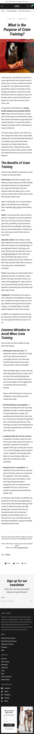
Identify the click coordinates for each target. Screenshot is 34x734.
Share (8, 563)
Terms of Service (6, 677)
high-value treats (9, 254)
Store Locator (5, 662)
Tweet (17, 563)
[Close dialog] (32, 708)
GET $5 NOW (9, 725)
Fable (25, 382)
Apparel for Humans (7, 644)
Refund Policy (5, 680)
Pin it (25, 563)
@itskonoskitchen (23, 547)
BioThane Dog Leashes (8, 638)
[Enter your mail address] (31, 601)
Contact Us (4, 668)
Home (3, 11)
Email (2, 597)
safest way (14, 282)
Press (3, 671)
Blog (2, 650)
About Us (4, 659)
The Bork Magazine (12, 11)
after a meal (16, 207)
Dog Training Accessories (9, 641)
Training (7, 555)
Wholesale (4, 665)
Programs (4, 647)
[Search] (27, 6)
